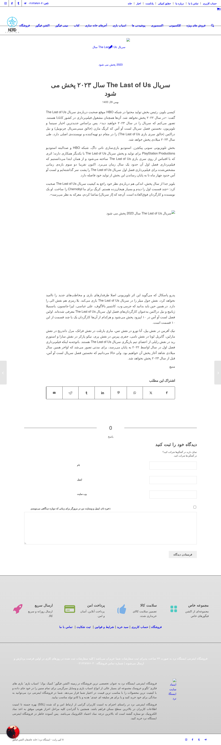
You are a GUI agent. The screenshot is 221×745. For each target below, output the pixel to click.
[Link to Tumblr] (18, 3)
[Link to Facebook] (12, 3)
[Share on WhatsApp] (135, 393)
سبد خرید (122, 627)
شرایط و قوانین (104, 627)
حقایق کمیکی (164, 3)
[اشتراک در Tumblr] (87, 393)
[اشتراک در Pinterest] (119, 393)
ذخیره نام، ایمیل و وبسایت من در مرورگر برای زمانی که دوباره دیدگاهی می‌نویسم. (70, 508)
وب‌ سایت (82, 494)
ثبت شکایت (84, 627)
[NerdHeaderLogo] (12, 25)
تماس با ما (193, 3)
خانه (130, 3)
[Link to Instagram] (5, 3)
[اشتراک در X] (151, 393)
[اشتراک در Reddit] (71, 393)
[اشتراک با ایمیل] (54, 393)
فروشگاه (156, 627)
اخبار (138, 3)
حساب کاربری (210, 3)
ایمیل (79, 479)
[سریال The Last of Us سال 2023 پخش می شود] (110, 57)
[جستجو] (212, 25)
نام (78, 465)
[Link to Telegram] (25, 3)
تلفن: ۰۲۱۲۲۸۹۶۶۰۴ (38, 3)
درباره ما (179, 3)
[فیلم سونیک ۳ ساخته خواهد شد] (217, 373)
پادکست (149, 3)
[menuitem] (130, 3)
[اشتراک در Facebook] (167, 393)
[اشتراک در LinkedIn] (103, 393)
